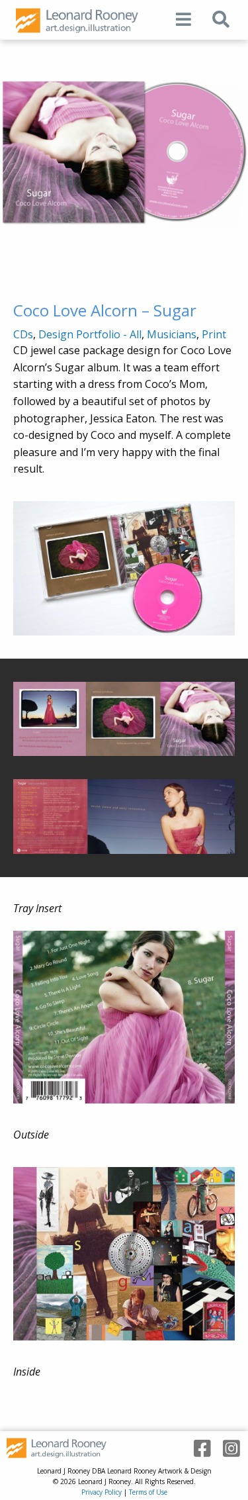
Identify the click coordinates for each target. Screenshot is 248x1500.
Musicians (171, 334)
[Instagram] (226, 1449)
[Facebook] (197, 1449)
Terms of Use (148, 1492)
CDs (23, 334)
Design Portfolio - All (90, 334)
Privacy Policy (101, 1492)
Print (214, 334)
